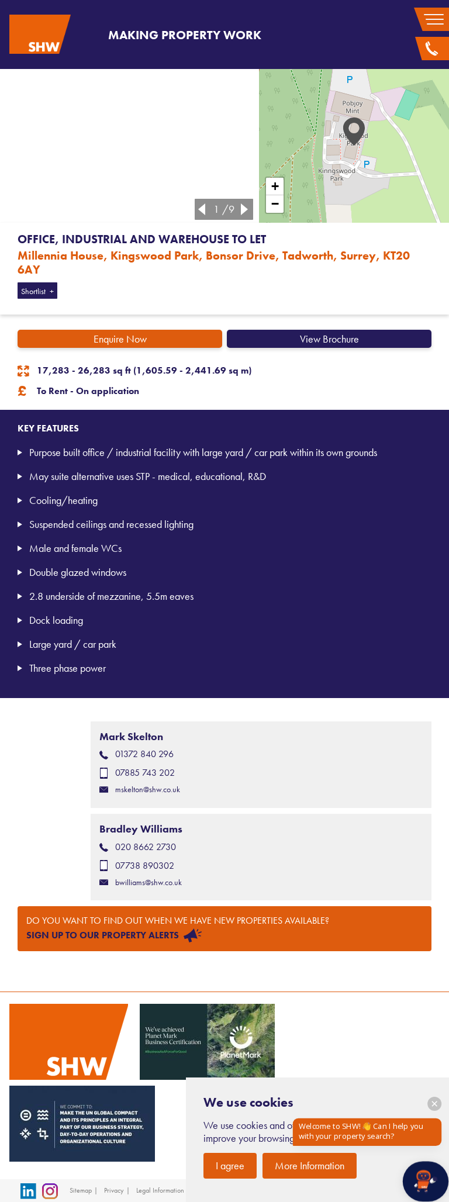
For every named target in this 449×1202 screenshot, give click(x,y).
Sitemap (81, 1190)
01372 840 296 (144, 754)
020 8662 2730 (145, 847)
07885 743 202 (145, 772)
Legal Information (160, 1190)
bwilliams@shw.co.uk (148, 882)
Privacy (114, 1190)
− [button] (275, 203)
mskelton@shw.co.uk (147, 790)
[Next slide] (246, 209)
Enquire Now (120, 339)
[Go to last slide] (199, 209)
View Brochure (329, 339)
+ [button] (275, 186)
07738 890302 (144, 865)
